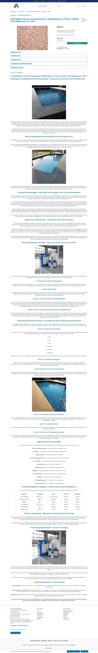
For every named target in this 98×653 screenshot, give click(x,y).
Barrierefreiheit (40, 617)
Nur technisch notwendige (73, 651)
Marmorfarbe (60, 38)
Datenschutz (39, 612)
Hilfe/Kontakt (66, 612)
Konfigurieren (84, 651)
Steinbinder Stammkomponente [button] (21, 63)
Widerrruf (39, 618)
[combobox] (47, 6)
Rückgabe (65, 614)
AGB (38, 610)
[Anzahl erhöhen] (65, 43)
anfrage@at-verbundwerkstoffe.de (19, 625)
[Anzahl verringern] (58, 43)
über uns (65, 617)
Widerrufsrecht (40, 614)
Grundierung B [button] (16, 59)
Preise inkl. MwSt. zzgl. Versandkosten (65, 31)
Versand (65, 615)
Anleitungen (66, 618)
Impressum (39, 615)
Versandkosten (45, 645)
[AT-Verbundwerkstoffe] (85, 21)
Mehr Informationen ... (47, 651)
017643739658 (15, 617)
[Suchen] (58, 6)
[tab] (13, 72)
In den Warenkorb (77, 43)
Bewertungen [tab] (20, 72)
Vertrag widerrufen (15, 632)
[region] (32, 38)
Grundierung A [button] (16, 55)
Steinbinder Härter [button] (17, 67)
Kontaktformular (21, 629)
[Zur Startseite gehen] (16, 6)
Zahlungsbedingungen (68, 610)
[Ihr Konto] (79, 6)
